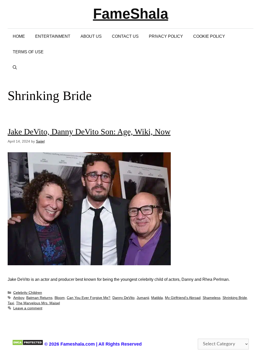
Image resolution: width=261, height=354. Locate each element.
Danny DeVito (123, 298)
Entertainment (52, 36)
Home (19, 36)
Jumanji (143, 298)
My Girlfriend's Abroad (183, 298)
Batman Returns (39, 298)
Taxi (11, 303)
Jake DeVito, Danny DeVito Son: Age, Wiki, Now (89, 131)
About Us (91, 36)
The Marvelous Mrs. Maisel (38, 303)
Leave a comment (27, 308)
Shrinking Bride (235, 298)
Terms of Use (28, 52)
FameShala (130, 14)
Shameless (211, 298)
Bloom (60, 298)
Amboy (18, 298)
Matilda (157, 298)
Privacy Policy (166, 36)
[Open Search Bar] (15, 67)
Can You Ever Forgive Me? (88, 298)
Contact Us (125, 36)
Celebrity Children (27, 293)
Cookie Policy (209, 36)
